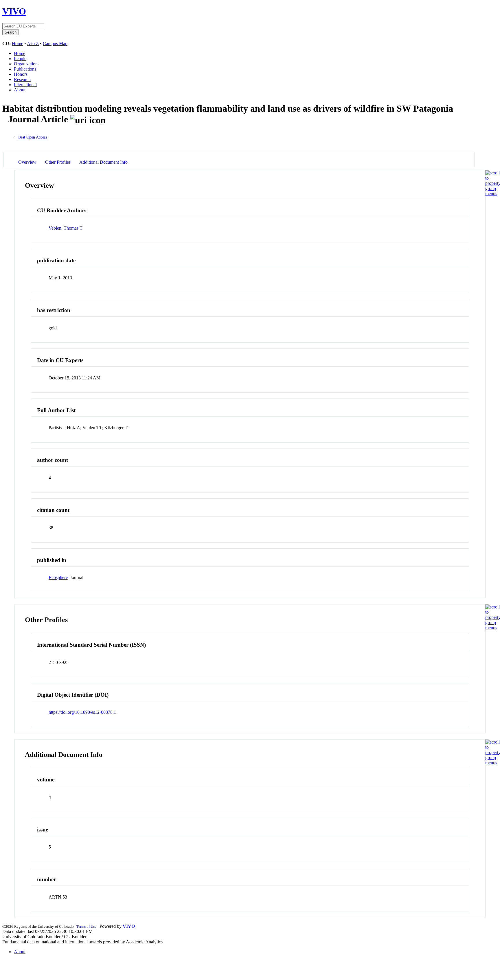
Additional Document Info (103, 162)
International (25, 84)
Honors (20, 74)
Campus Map (55, 43)
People (20, 58)
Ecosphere (58, 577)
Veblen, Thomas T (65, 228)
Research (22, 79)
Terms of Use (86, 926)
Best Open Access (32, 137)
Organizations (26, 63)
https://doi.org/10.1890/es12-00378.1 (82, 712)
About (19, 89)
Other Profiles (58, 162)
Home (17, 43)
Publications (25, 69)
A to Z (33, 43)
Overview (27, 162)
